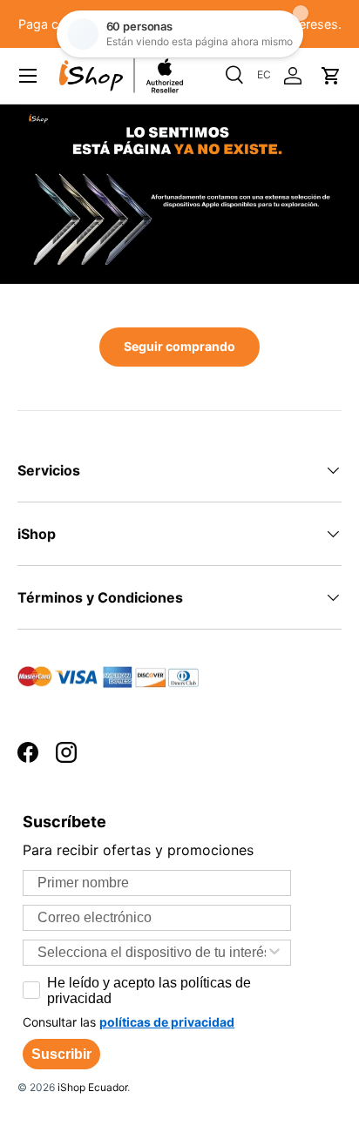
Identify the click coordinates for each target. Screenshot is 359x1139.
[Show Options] (274, 952)
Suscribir (61, 1054)
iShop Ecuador (92, 1087)
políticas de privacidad (166, 1021)
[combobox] (151, 952)
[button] (331, 76)
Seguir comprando (179, 346)
